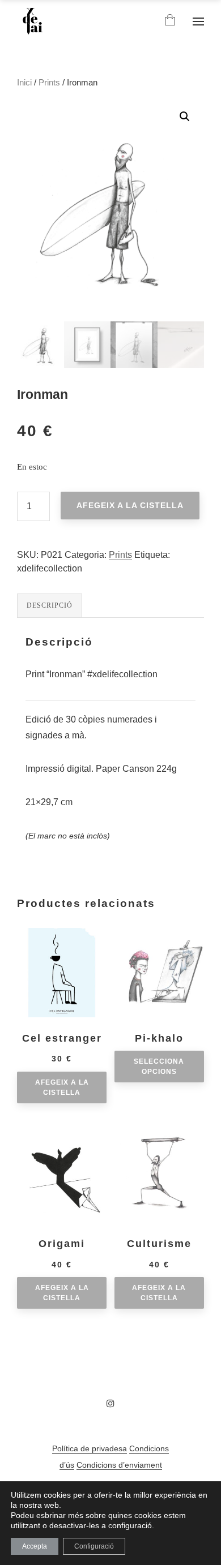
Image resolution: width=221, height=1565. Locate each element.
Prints (49, 82)
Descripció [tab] (50, 605)
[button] (185, 116)
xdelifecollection (49, 568)
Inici (24, 82)
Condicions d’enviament (119, 1464)
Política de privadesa (89, 1448)
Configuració (94, 1546)
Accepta (34, 1546)
